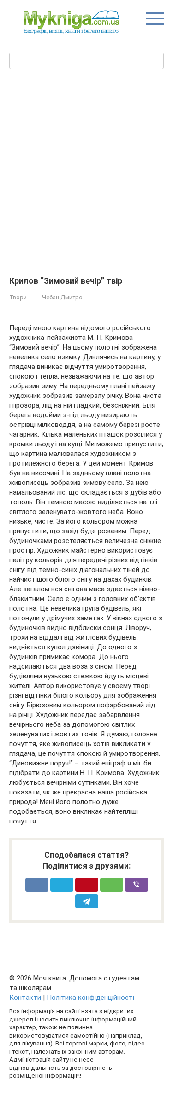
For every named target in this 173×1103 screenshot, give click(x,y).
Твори (18, 297)
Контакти (25, 997)
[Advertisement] (86, 171)
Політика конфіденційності (90, 997)
